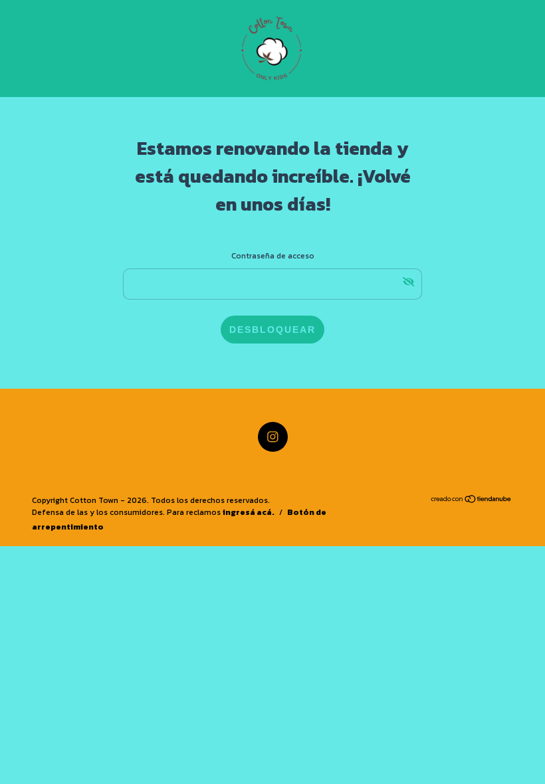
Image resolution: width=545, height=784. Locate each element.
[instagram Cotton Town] (273, 437)
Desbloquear (272, 329)
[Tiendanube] (471, 501)
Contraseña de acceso (272, 256)
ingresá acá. (248, 512)
